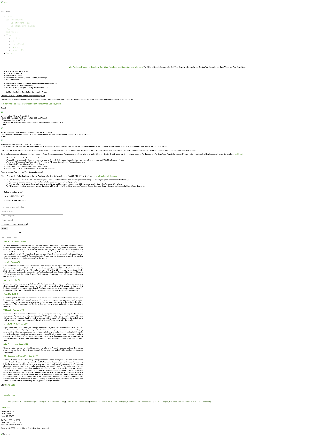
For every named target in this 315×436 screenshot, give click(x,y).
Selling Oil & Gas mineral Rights (25, 402)
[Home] (4, 2)
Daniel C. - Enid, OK (11, 294)
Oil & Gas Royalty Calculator (124, 402)
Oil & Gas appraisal (144, 402)
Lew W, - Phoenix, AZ (11, 262)
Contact (9, 53)
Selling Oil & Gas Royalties (49, 402)
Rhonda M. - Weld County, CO (15, 324)
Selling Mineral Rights (20, 22)
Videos (14, 41)
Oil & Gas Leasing (204, 402)
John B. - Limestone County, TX (16, 242)
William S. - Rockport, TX (13, 310)
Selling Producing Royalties (23, 25)
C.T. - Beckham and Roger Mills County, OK (20, 356)
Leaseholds (16, 47)
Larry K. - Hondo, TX (11, 280)
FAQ (8, 28)
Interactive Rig (17, 50)
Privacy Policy (107, 402)
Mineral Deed (95, 402)
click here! (239, 154)
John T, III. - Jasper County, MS (15, 344)
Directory (15, 38)
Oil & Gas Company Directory (165, 402)
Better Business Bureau (187, 402)
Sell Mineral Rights (14, 19)
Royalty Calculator (19, 44)
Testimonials (12, 31)
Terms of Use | (73, 402)
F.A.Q (63, 402)
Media (9, 35)
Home (9, 16)
